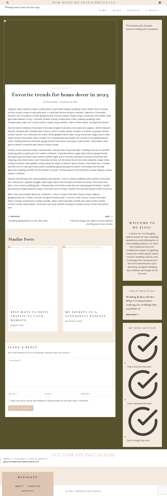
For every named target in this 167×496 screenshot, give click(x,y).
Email (48, 394)
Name (13, 394)
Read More (132, 314)
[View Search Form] (7, 2)
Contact (152, 10)
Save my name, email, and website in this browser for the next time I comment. (50, 401)
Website (85, 394)
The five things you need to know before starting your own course (91, 220)
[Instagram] (160, 3)
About (117, 10)
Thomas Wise (52, 102)
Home (102, 10)
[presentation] (33, 276)
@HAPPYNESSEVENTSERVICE (21, 462)
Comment (15, 360)
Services (133, 10)
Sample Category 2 (60, 88)
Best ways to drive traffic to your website (30, 316)
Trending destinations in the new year (28, 218)
